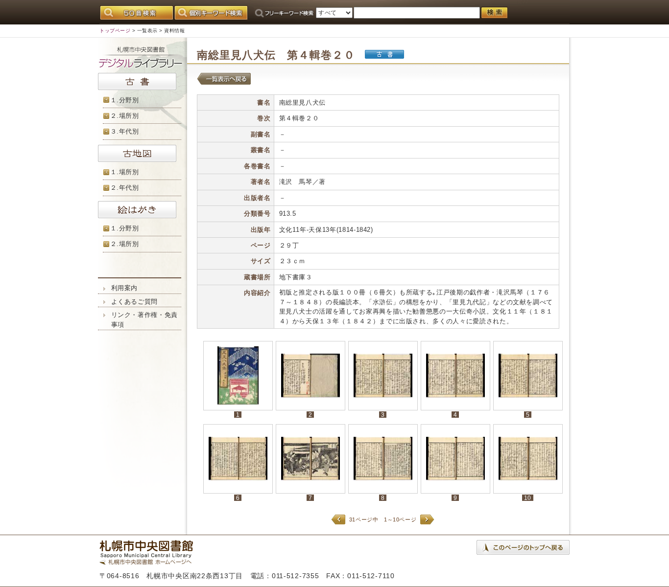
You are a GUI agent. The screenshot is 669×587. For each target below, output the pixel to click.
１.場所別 (124, 172)
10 (527, 498)
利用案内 (124, 288)
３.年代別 (124, 131)
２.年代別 (124, 187)
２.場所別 (124, 115)
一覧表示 (147, 30)
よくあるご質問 (134, 301)
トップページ (114, 30)
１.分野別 (124, 100)
